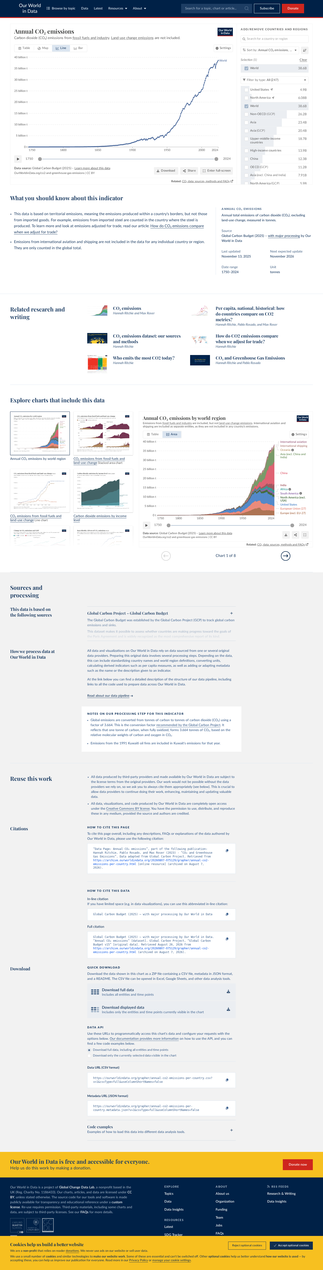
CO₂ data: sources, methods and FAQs (206, 181)
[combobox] (216, 8)
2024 (227, 158)
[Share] (295, 535)
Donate (293, 8)
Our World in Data (30, 8)
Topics (168, 1193)
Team (219, 1217)
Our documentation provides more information (144, 1038)
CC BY (91, 173)
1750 (29, 158)
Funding (221, 1209)
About (137, 8)
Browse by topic (63, 8)
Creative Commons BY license (128, 808)
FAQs (84, 1212)
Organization (225, 1201)
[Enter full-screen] (305, 535)
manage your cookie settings (171, 1260)
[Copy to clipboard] (222, 851)
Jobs (219, 1225)
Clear (303, 60)
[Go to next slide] (285, 556)
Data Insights (173, 1209)
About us (222, 1193)
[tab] (24, 48)
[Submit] (246, 8)
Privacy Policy (138, 1260)
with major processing (284, 236)
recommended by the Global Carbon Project (188, 725)
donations (72, 1250)
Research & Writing (281, 1193)
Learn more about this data (92, 168)
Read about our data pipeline (108, 695)
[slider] (40, 159)
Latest (98, 8)
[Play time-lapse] (18, 159)
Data (84, 8)
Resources (115, 8)
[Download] (286, 535)
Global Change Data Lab (76, 1187)
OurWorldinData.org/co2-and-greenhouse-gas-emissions (49, 173)
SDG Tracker (173, 1235)
